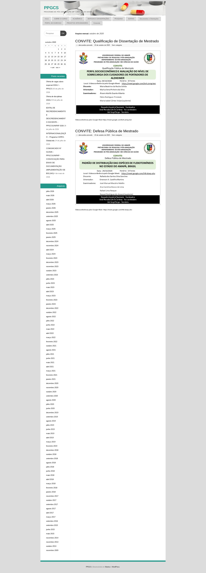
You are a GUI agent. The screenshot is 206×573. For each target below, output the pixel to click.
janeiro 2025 (51, 237)
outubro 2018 (51, 454)
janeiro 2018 (51, 492)
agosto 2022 (51, 316)
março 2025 (50, 229)
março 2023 (50, 296)
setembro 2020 (52, 396)
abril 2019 (50, 438)
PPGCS (51, 7)
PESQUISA (119, 19)
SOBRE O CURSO (60, 19)
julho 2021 (50, 354)
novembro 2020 (52, 387)
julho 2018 (50, 467)
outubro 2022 (51, 312)
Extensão (97, 23)
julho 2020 (50, 404)
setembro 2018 (52, 458)
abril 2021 (50, 367)
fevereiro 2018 (51, 488)
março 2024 (50, 254)
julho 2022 (50, 321)
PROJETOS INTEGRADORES (77, 23)
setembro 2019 (52, 417)
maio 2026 (50, 195)
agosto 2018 (51, 463)
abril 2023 (50, 291)
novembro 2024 (52, 246)
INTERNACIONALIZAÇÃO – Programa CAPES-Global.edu (56, 137)
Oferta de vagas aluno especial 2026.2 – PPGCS (54, 85)
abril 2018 (50, 479)
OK (62, 32)
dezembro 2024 (52, 241)
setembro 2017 (52, 504)
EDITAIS (131, 19)
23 (62, 60)
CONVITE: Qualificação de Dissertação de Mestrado (117, 41)
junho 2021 (50, 358)
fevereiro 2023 (51, 300)
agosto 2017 (51, 509)
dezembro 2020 (52, 383)
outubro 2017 (51, 500)
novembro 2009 (52, 550)
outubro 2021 (51, 346)
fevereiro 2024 (51, 258)
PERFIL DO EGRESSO (53, 23)
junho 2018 (50, 471)
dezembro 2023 (52, 262)
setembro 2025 (52, 216)
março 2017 (50, 517)
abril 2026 (50, 200)
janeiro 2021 (51, 379)
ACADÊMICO (77, 19)
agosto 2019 (51, 421)
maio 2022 (50, 329)
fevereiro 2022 (51, 342)
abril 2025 (50, 225)
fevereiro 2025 (51, 233)
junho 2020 (50, 408)
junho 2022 (50, 325)
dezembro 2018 (52, 450)
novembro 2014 (52, 538)
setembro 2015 (52, 525)
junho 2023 (50, 283)
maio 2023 (50, 287)
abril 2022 (50, 333)
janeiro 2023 (51, 304)
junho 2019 (50, 429)
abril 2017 (50, 513)
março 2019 (50, 442)
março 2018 (50, 483)
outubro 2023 (51, 271)
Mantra (107, 567)
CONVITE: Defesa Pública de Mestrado (106, 131)
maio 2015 (50, 534)
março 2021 (50, 371)
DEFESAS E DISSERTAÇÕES (98, 19)
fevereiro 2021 (51, 375)
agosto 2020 (51, 400)
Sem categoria (117, 45)
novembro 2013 (52, 542)
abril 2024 (50, 250)
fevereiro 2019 (51, 446)
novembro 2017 (52, 496)
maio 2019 (50, 433)
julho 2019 (50, 425)
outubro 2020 (51, 392)
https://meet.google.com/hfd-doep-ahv (117, 210)
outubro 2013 (51, 546)
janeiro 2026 (51, 208)
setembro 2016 (52, 521)
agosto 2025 (51, 220)
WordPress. (116, 567)
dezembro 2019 (52, 413)
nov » (58, 67)
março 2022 (50, 337)
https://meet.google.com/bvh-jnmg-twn (117, 120)
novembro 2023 (52, 266)
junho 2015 (50, 529)
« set (52, 67)
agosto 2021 (51, 350)
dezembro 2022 (52, 308)
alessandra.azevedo (85, 45)
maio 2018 (50, 475)
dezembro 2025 (52, 212)
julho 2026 (50, 191)
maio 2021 (50, 362)
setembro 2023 (52, 275)
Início (47, 19)
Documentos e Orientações (149, 19)
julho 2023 (50, 279)
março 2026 (50, 204)
